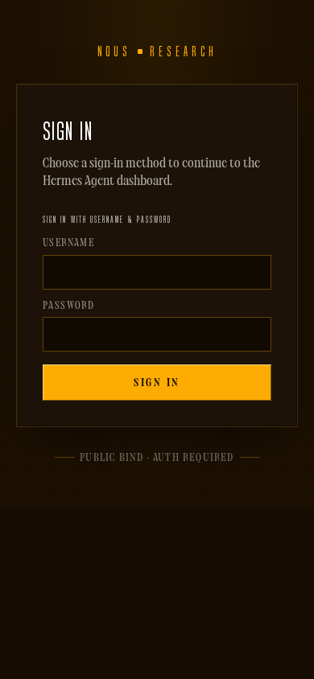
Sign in (157, 383)
